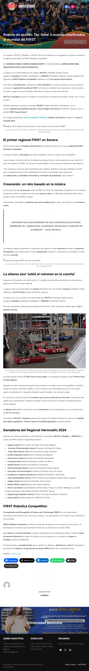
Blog (21, 45)
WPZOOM (82, 664)
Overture (28, 117)
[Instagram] (70, 650)
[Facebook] (60, 650)
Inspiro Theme (70, 664)
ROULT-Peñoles (40, 117)
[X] (65, 650)
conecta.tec (16, 554)
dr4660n (10, 45)
